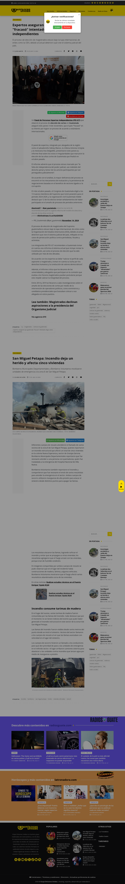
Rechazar (67, 27)
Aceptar (57, 27)
